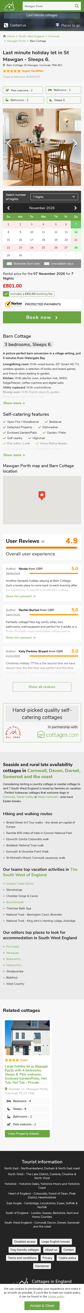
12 (55, 232)
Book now (39, 317)
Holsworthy (13, 965)
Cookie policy (67, 1258)
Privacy (47, 1258)
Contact (68, 1250)
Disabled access (24, 1242)
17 (31, 240)
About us (51, 1250)
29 (8, 255)
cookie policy (56, 1296)
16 (20, 240)
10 (31, 232)
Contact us (18, 25)
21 (75, 240)
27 (66, 247)
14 (75, 232)
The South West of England (40, 872)
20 (66, 240)
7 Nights (38, 197)
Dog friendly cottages (25, 1250)
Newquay (12, 953)
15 (8, 240)
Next (73, 147)
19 (55, 240)
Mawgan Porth (34, 6)
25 (43, 247)
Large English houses (56, 1242)
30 (20, 255)
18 (43, 240)
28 (75, 247)
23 (20, 247)
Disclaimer (42, 1266)
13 (66, 232)
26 (55, 247)
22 (8, 247)
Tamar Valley (25, 797)
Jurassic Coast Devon (20, 884)
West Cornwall (47, 797)
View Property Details (23, 1134)
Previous (11, 147)
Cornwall (9, 797)
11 (43, 232)
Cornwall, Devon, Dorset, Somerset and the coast (41, 774)
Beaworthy (13, 959)
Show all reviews (42, 687)
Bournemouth (15, 902)
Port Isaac (12, 947)
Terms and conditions (22, 1258)
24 (31, 247)
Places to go (70, 25)
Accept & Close (42, 1306)
